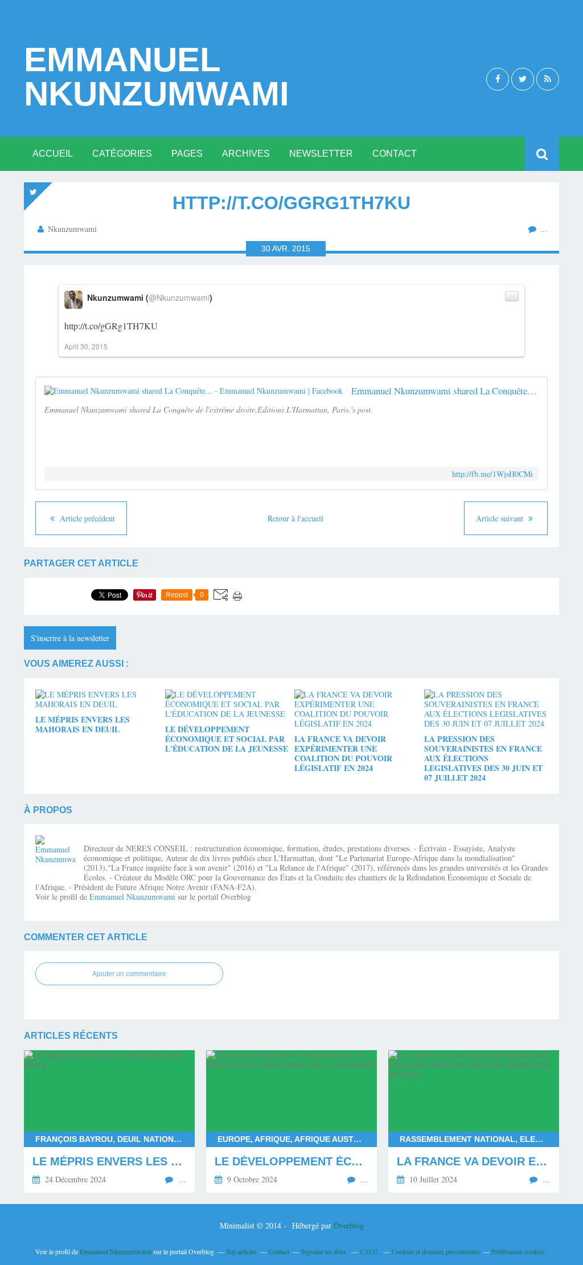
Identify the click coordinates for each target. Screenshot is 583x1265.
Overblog (349, 1225)
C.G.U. (370, 1251)
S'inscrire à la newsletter (70, 637)
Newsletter (321, 153)
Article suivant (500, 518)
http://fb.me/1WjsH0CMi (492, 474)
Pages (187, 153)
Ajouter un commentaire (129, 974)
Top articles (241, 1251)
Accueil (52, 153)
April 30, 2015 (86, 346)
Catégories (122, 153)
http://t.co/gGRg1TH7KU (111, 326)
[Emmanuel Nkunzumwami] (55, 855)
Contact (394, 153)
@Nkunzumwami (179, 297)
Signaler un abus (324, 1251)
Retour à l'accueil (295, 518)
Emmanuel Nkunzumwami (156, 77)
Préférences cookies (518, 1251)
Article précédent (86, 518)
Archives (246, 153)
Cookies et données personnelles (435, 1251)
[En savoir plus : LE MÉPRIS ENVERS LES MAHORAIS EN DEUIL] (109, 1121)
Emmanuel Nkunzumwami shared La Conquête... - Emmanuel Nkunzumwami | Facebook (445, 390)
